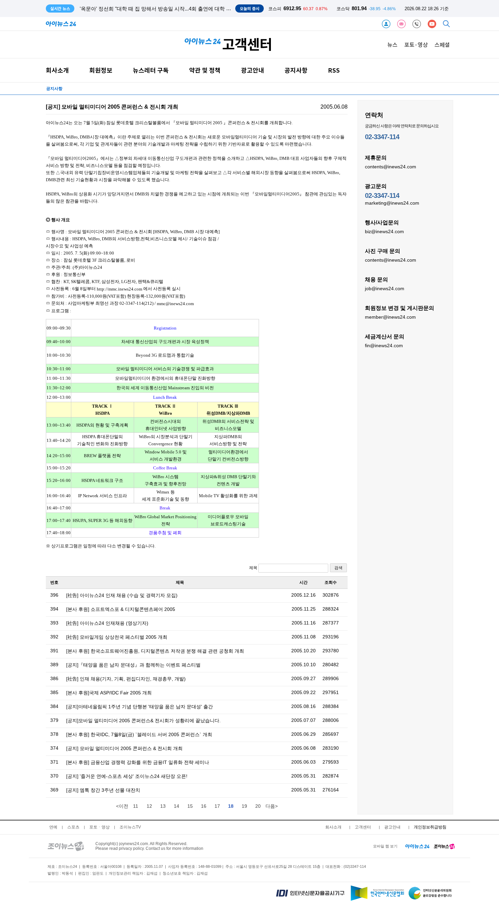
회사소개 (57, 70)
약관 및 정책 (205, 70)
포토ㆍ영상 (99, 827)
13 (163, 806)
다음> (271, 806)
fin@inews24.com (384, 345)
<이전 (122, 806)
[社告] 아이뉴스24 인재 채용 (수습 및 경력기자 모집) (122, 595)
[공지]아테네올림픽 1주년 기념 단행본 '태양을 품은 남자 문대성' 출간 (139, 706)
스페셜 (442, 44)
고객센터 (363, 827)
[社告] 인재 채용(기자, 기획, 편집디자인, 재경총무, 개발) (126, 678)
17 (217, 806)
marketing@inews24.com (392, 203)
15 (190, 806)
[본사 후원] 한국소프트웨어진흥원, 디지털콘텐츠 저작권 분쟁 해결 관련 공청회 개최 (155, 651)
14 (176, 806)
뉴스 (392, 44)
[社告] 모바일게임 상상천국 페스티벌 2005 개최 (116, 637)
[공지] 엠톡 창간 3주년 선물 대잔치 (103, 790)
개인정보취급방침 (430, 827)
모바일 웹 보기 (385, 846)
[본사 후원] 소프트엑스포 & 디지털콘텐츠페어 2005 (120, 609)
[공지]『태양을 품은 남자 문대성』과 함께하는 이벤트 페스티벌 (133, 665)
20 (258, 806)
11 (135, 806)
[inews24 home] (417, 846)
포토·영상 (416, 44)
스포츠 (73, 827)
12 (149, 806)
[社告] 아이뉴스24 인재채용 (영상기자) (107, 623)
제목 (253, 567)
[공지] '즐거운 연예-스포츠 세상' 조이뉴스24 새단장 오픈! (126, 776)
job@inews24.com (384, 288)
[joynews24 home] (444, 846)
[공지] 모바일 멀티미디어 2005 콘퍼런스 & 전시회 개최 (124, 748)
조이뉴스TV (130, 827)
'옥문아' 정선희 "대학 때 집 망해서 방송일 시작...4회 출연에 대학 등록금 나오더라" (172, 9)
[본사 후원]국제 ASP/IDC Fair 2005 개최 (109, 692)
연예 (53, 827)
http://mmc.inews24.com (119, 289)
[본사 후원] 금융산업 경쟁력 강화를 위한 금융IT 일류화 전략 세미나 (137, 762)
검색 (338, 567)
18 (231, 806)
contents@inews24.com (390, 166)
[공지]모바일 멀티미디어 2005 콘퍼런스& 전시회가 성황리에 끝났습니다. (143, 720)
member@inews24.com (390, 317)
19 (244, 806)
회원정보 (100, 70)
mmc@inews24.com (175, 303)
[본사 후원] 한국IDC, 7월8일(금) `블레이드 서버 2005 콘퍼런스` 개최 (139, 734)
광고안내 (252, 70)
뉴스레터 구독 (151, 70)
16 (203, 806)
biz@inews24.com (384, 231)
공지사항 (296, 70)
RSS (334, 70)
